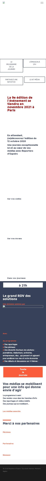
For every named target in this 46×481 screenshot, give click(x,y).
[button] (42, 2)
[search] (37, 2)
